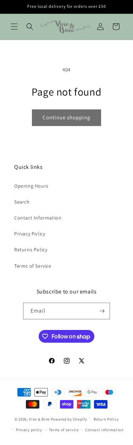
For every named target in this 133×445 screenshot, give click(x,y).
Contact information (104, 429)
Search (22, 202)
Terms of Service (32, 266)
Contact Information (37, 218)
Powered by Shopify (69, 418)
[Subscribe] (102, 311)
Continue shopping (66, 117)
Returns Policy (30, 249)
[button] (14, 26)
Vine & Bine (39, 418)
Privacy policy (29, 429)
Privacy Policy (29, 233)
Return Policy (106, 419)
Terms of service (64, 429)
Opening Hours (31, 186)
